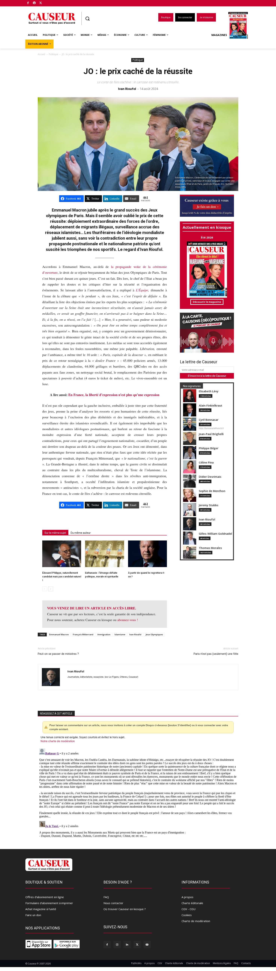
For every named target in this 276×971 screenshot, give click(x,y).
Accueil (41, 54)
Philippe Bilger (208, 448)
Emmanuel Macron (59, 634)
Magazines (219, 35)
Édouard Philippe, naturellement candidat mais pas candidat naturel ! (61, 576)
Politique (53, 54)
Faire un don (33, 915)
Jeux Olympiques (154, 634)
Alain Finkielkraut (210, 405)
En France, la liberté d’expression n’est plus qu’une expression (113, 394)
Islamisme (120, 634)
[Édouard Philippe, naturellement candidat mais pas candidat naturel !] (61, 553)
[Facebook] (28, 3)
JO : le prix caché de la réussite (138, 71)
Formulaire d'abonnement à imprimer (49, 903)
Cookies (187, 915)
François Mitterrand (83, 634)
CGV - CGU (188, 909)
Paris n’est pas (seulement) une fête (216, 654)
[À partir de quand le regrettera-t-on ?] (147, 553)
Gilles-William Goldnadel (215, 533)
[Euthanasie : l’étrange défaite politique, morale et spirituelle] (104, 553)
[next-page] (50, 589)
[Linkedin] (127, 944)
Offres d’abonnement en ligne (44, 897)
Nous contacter (113, 903)
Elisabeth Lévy (208, 391)
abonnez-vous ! (127, 619)
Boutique (50, 2)
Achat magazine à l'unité (40, 909)
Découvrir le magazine (207, 301)
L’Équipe (142, 290)
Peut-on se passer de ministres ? (58, 654)
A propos (187, 897)
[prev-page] (44, 589)
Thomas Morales (210, 548)
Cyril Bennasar (208, 420)
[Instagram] (117, 944)
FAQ (106, 897)
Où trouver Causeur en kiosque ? (124, 909)
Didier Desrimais (210, 476)
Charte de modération (196, 921)
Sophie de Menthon (212, 491)
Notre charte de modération (58, 741)
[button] (87, 18)
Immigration (103, 634)
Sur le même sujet (55, 532)
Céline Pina (206, 462)
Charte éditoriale (192, 903)
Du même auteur (81, 532)
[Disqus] (138, 794)
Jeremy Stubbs (208, 505)
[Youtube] (147, 944)
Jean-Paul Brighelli (211, 434)
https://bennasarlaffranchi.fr (211, 428)
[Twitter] (40, 3)
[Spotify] (34, 3)
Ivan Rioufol (127, 89)
